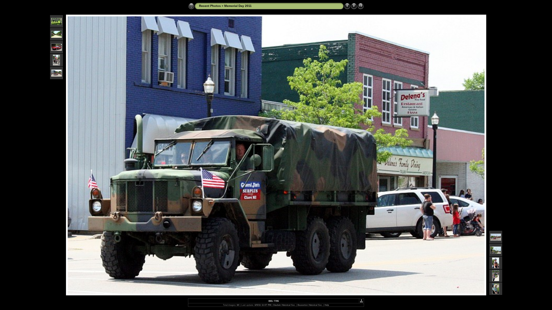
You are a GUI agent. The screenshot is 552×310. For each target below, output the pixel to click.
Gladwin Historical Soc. (284, 305)
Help (327, 305)
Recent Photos (210, 6)
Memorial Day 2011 (238, 6)
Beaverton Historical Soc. (310, 305)
